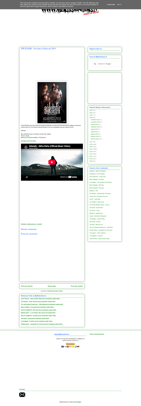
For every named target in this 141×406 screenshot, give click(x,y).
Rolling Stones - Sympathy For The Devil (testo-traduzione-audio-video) (41, 324)
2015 (91, 146)
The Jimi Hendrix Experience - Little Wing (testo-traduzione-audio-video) (42, 304)
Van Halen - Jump (94, 210)
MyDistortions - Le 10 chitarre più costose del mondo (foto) (38, 313)
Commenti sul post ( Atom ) (55, 291)
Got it (119, 4)
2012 (91, 154)
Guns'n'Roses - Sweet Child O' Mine (99, 238)
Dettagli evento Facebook (28, 141)
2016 (91, 144)
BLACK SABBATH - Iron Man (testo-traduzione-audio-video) (38, 315)
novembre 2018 (95, 122)
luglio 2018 (94, 131)
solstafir (39, 224)
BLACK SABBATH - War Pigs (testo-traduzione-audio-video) (38, 310)
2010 (91, 159)
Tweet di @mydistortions (97, 334)
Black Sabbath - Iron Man (96, 179)
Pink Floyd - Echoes (95, 221)
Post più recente (27, 286)
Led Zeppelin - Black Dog (96, 202)
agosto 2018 (94, 129)
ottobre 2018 (94, 124)
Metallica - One (93, 190)
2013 (91, 151)
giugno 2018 (94, 134)
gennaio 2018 (95, 139)
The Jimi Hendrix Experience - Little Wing (101, 227)
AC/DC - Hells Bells (94, 199)
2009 (91, 161)
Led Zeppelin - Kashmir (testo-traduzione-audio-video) (36, 321)
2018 (91, 117)
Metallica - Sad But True (96, 213)
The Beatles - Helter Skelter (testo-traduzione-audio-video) (38, 301)
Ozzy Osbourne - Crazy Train (97, 176)
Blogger (79, 402)
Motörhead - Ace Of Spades (97, 174)
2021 (91, 110)
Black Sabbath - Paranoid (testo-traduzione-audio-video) (37, 307)
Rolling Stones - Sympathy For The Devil (100, 230)
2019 (91, 115)
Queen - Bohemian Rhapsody (97, 216)
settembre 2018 (95, 127)
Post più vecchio (77, 286)
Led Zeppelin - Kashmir (96, 236)
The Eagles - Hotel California (97, 233)
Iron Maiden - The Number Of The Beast (100, 182)
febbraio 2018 (95, 136)
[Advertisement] (70, 29)
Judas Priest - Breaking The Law (98, 196)
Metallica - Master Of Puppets (97, 171)
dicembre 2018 (95, 119)
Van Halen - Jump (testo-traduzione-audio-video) (35, 318)
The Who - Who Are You (96, 224)
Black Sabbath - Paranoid (96, 188)
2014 (91, 149)
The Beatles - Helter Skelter (97, 219)
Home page (52, 286)
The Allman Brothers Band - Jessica (99, 205)
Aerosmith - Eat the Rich (96, 207)
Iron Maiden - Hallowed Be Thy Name (100, 193)
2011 (91, 156)
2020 (91, 113)
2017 (91, 142)
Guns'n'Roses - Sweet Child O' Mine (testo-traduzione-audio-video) (40, 298)
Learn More (111, 4)
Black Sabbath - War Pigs (96, 185)
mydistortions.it (31, 224)
